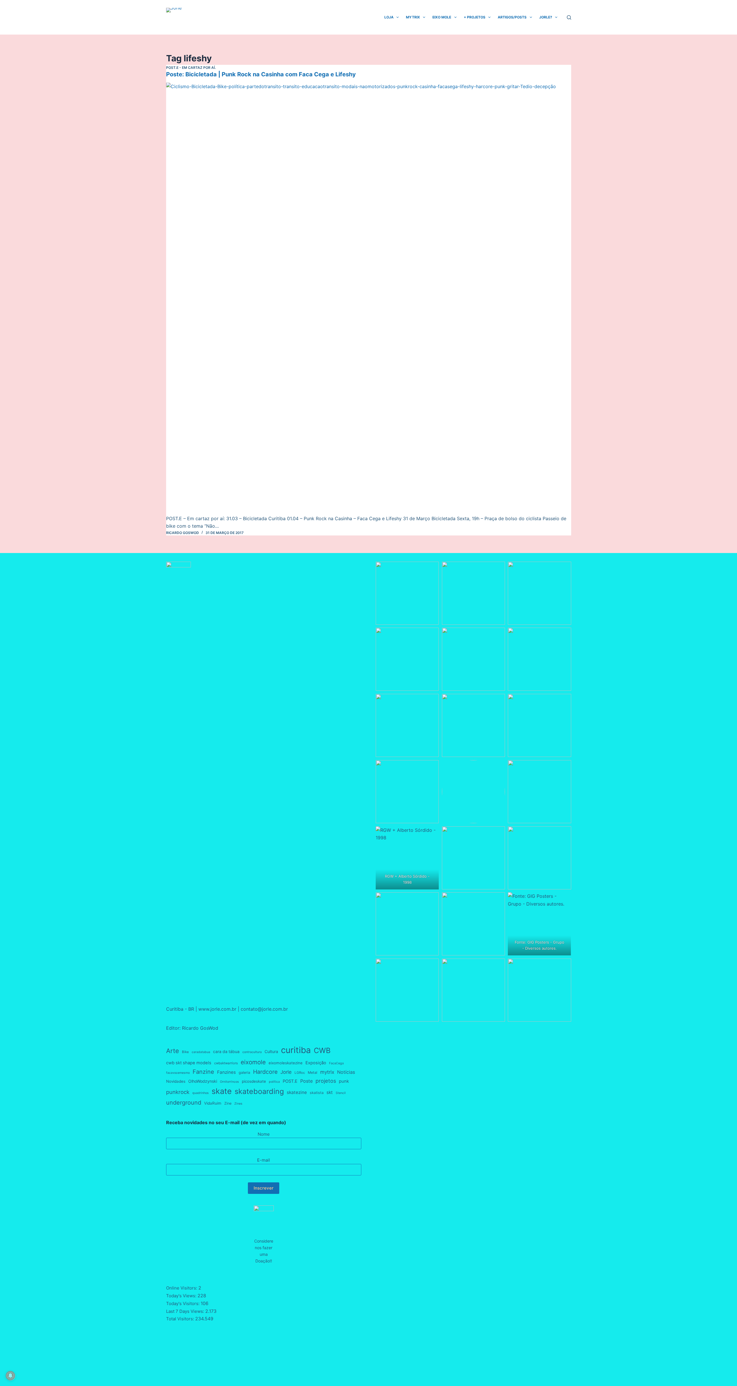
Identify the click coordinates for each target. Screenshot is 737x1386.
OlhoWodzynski (202, 1081)
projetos (326, 1081)
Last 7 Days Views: (185, 1311)
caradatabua (201, 1052)
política (274, 1082)
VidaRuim (212, 1103)
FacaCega (336, 1063)
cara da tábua (226, 1051)
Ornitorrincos (229, 1082)
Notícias (346, 1072)
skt (329, 1092)
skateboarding (259, 1091)
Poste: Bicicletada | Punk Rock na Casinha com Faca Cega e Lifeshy (261, 74)
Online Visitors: (182, 1288)
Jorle (286, 1072)
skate (222, 1091)
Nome (264, 1134)
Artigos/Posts (512, 17)
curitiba (296, 1050)
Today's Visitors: (183, 1303)
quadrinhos (200, 1093)
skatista (317, 1092)
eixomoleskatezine (286, 1063)
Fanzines (226, 1072)
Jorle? (545, 17)
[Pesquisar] (569, 17)
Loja (389, 17)
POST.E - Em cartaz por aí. (191, 67)
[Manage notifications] (10, 1375)
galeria (244, 1072)
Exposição (315, 1062)
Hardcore (265, 1071)
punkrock (177, 1092)
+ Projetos (474, 17)
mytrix (327, 1072)
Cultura (271, 1051)
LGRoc (300, 1073)
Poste (306, 1081)
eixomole (253, 1062)
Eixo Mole (441, 17)
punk (344, 1081)
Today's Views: (181, 1295)
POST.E (290, 1081)
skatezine (297, 1092)
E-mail (263, 1160)
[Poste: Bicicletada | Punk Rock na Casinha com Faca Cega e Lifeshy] (368, 299)
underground (183, 1102)
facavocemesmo (178, 1073)
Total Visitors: (180, 1318)
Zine (227, 1103)
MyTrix (413, 17)
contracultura (252, 1052)
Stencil (341, 1093)
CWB (322, 1050)
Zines (238, 1103)
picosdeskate (254, 1081)
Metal (312, 1072)
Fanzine (203, 1071)
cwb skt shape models (188, 1062)
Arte (172, 1050)
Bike (185, 1052)
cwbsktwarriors (226, 1063)
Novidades (175, 1081)
